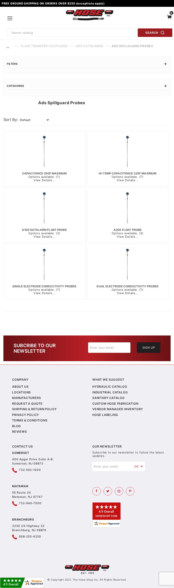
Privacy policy (25, 415)
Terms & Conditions (29, 420)
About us (20, 386)
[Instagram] (119, 491)
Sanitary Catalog (108, 398)
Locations (21, 392)
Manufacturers (26, 398)
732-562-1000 (30, 470)
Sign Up (148, 347)
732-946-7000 (30, 503)
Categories (15, 85)
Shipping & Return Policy (34, 409)
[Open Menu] (9, 18)
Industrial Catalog (110, 392)
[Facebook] (96, 491)
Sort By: (10, 119)
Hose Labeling (105, 415)
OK (136, 466)
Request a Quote (27, 403)
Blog (16, 426)
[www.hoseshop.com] (90, 10)
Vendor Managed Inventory (117, 409)
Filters (12, 63)
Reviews (19, 431)
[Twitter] (108, 491)
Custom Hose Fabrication (115, 403)
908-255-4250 (30, 536)
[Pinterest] (130, 491)
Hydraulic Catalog (109, 386)
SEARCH (151, 32)
